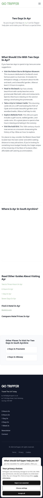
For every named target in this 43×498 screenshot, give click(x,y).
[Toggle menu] (39, 4)
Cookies (28, 452)
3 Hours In (6, 411)
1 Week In (5, 426)
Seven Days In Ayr (9, 298)
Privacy (21, 452)
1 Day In (5, 418)
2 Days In (5, 422)
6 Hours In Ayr (7, 289)
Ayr (26, 23)
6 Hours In (6, 415)
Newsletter (6, 430)
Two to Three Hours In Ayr (12, 284)
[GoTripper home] (11, 3)
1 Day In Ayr (6, 294)
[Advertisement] (21, 181)
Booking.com (7, 310)
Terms (14, 452)
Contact (5, 434)
